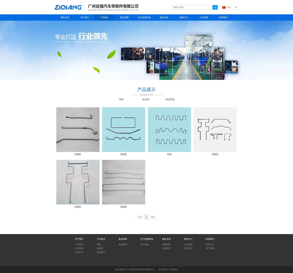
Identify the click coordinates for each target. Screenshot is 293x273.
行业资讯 (188, 248)
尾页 (153, 217)
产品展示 (101, 239)
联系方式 (210, 244)
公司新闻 (188, 244)
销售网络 (166, 244)
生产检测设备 (146, 239)
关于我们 (79, 239)
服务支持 (166, 239)
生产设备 (144, 244)
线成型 (100, 248)
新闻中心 (188, 239)
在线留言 (166, 248)
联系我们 (210, 239)
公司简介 (79, 244)
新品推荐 (123, 239)
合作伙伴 (79, 252)
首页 (140, 217)
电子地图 (210, 248)
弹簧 (99, 244)
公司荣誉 (79, 248)
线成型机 (101, 252)
